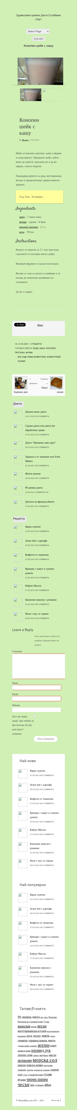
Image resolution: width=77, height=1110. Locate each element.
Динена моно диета (35, 411)
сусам (48, 1074)
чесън (23, 1084)
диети (52, 1036)
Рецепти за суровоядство (30, 1021)
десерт (37, 1036)
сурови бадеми (35, 1074)
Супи (46, 1021)
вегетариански (53, 1031)
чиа (32, 1085)
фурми (23, 222)
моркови (25, 1060)
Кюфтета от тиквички (37, 554)
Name (15, 683)
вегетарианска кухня (32, 1031)
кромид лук (41, 1050)
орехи (22, 1065)
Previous (16, 80)
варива (34, 1026)
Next (60, 80)
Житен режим (32, 473)
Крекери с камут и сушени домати (39, 571)
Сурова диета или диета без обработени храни (40, 428)
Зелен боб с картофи (36, 540)
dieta (46, 1017)
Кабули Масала (33, 585)
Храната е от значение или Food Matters (42, 459)
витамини (22, 1036)
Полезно (53, 1017)
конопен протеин (28, 227)
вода (21, 232)
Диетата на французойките (39, 501)
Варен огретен (33, 526)
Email (15, 694)
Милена (25, 140)
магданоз (43, 1055)
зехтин (44, 1045)
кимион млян (24, 1050)
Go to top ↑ (56, 1100)
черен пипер (37, 1079)
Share (40, 325)
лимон (36, 1055)
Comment (17, 651)
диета (45, 1035)
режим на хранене (42, 1070)
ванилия (24, 1025)
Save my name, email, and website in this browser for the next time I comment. (23, 725)
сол (20, 1074)
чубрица (39, 1085)
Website (16, 705)
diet (41, 1017)
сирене (54, 1069)
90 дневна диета (34, 487)
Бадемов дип (21, 392)
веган (42, 1025)
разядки (30, 1070)
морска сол (45, 1059)
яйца (47, 1084)
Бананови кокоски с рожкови (41, 599)
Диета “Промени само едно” (40, 442)
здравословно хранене (27, 1046)
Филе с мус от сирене (37, 613)
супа (25, 1074)
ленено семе (25, 1055)
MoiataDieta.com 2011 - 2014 (31, 1100)
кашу (22, 217)
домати (23, 1040)
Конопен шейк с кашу (38, 46)
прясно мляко (35, 1065)
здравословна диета (41, 1040)
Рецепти (37, 344)
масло (52, 1055)
